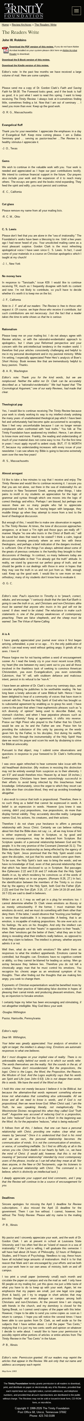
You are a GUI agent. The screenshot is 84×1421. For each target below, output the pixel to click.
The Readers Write (45, 24)
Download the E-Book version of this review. (26, 59)
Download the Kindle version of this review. (25, 65)
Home (5, 24)
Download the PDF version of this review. (31, 46)
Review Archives (21, 24)
